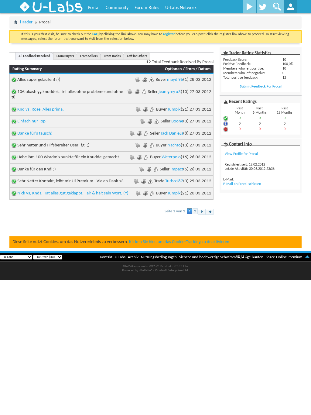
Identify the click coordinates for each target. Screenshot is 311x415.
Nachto (174, 145)
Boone (177, 121)
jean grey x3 (170, 92)
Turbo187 (174, 181)
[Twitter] (263, 6)
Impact (176, 169)
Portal (94, 7)
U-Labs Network (181, 7)
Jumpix (174, 109)
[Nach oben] (307, 257)
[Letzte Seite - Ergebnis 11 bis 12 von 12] (210, 212)
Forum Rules (147, 7)
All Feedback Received (34, 56)
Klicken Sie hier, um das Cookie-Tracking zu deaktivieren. (180, 242)
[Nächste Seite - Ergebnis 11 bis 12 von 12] (202, 212)
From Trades (112, 56)
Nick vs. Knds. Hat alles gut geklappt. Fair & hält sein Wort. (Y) (72, 193)
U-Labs (120, 257)
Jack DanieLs (172, 133)
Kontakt (106, 257)
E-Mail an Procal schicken (242, 184)
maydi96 (175, 79)
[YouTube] (249, 6)
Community (117, 7)
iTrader (26, 22)
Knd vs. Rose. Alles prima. (40, 109)
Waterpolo (171, 157)
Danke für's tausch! (35, 133)
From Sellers (88, 56)
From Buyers (65, 56)
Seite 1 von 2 (175, 211)
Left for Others (137, 56)
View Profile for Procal (241, 154)
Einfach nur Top (31, 121)
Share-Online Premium (284, 257)
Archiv (133, 257)
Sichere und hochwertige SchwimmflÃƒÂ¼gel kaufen (221, 257)
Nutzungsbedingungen (159, 257)
